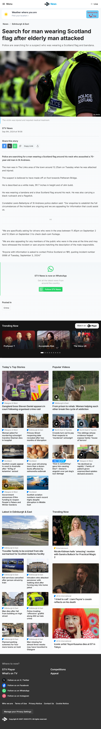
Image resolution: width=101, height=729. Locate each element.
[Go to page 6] (53, 352)
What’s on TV (9, 673)
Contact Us (49, 703)
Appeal (54, 673)
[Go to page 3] (47, 352)
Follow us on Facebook (18, 685)
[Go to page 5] (51, 352)
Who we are (7, 703)
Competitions (58, 669)
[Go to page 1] (42, 352)
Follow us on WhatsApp (18, 690)
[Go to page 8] (57, 352)
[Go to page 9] (59, 352)
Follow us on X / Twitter (18, 680)
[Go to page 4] (49, 352)
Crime (6, 308)
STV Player (8, 669)
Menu (9, 4)
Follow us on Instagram (18, 696)
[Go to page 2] (45, 352)
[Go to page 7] (55, 352)
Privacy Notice (35, 703)
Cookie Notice (62, 703)
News (5, 24)
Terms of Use (21, 703)
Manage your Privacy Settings (17, 711)
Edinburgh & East (20, 24)
